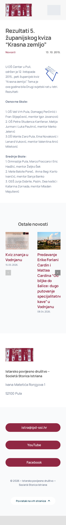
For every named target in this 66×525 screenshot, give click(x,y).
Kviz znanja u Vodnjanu (17, 257)
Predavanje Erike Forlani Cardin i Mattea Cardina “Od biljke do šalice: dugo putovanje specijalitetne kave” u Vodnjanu (49, 280)
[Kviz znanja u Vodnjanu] (17, 241)
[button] (8, 272)
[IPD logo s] (19, 5)
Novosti (11, 52)
